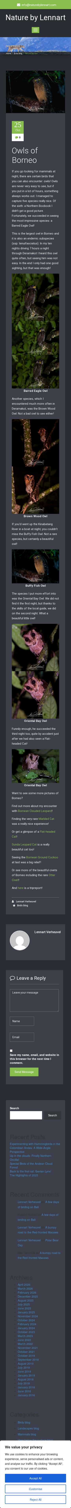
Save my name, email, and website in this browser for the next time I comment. (34, 1059)
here (20, 888)
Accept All (35, 1478)
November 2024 (28, 1316)
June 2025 (24, 1308)
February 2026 (27, 1292)
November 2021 (28, 1348)
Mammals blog (27, 1434)
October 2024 (26, 1320)
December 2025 (28, 1296)
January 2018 (26, 1387)
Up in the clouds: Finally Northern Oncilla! (30, 1158)
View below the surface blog (35, 1440)
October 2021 (26, 1352)
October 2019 (26, 1356)
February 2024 (27, 1324)
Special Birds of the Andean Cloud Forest (31, 1165)
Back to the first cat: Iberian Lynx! (30, 1171)
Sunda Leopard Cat (24, 844)
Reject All (35, 1499)
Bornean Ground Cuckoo (42, 857)
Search (14, 1108)
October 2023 (26, 1332)
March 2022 (25, 1344)
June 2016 (24, 1391)
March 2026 (25, 1288)
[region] (35, 1474)
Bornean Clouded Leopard (35, 811)
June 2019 (24, 1371)
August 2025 (26, 1300)
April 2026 (24, 1285)
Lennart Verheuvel (26, 901)
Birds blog (18, 53)
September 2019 (28, 1360)
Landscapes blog (28, 1428)
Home (8, 53)
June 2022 (24, 1340)
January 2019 (26, 1375)
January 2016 (26, 1395)
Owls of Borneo (25, 155)
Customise (35, 1489)
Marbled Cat (46, 819)
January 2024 (26, 1328)
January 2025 (26, 1312)
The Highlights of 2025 (24, 1175)
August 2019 (26, 1363)
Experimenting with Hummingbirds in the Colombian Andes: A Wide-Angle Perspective (35, 1148)
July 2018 (24, 1383)
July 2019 (24, 1367)
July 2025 (24, 1304)
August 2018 (26, 1379)
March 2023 (25, 1336)
